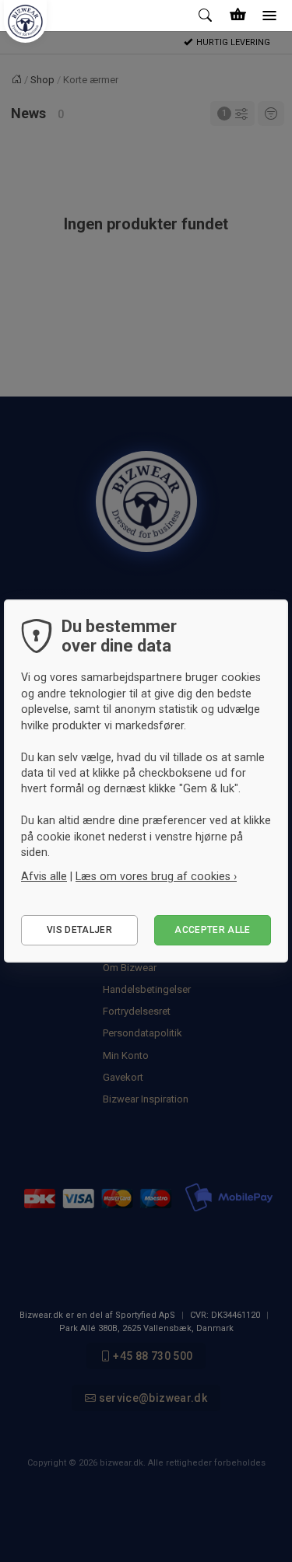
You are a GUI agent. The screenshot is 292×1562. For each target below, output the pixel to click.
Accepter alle (212, 929)
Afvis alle (44, 876)
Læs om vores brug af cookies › (156, 876)
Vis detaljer (79, 929)
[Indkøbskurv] (237, 15)
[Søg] (206, 15)
